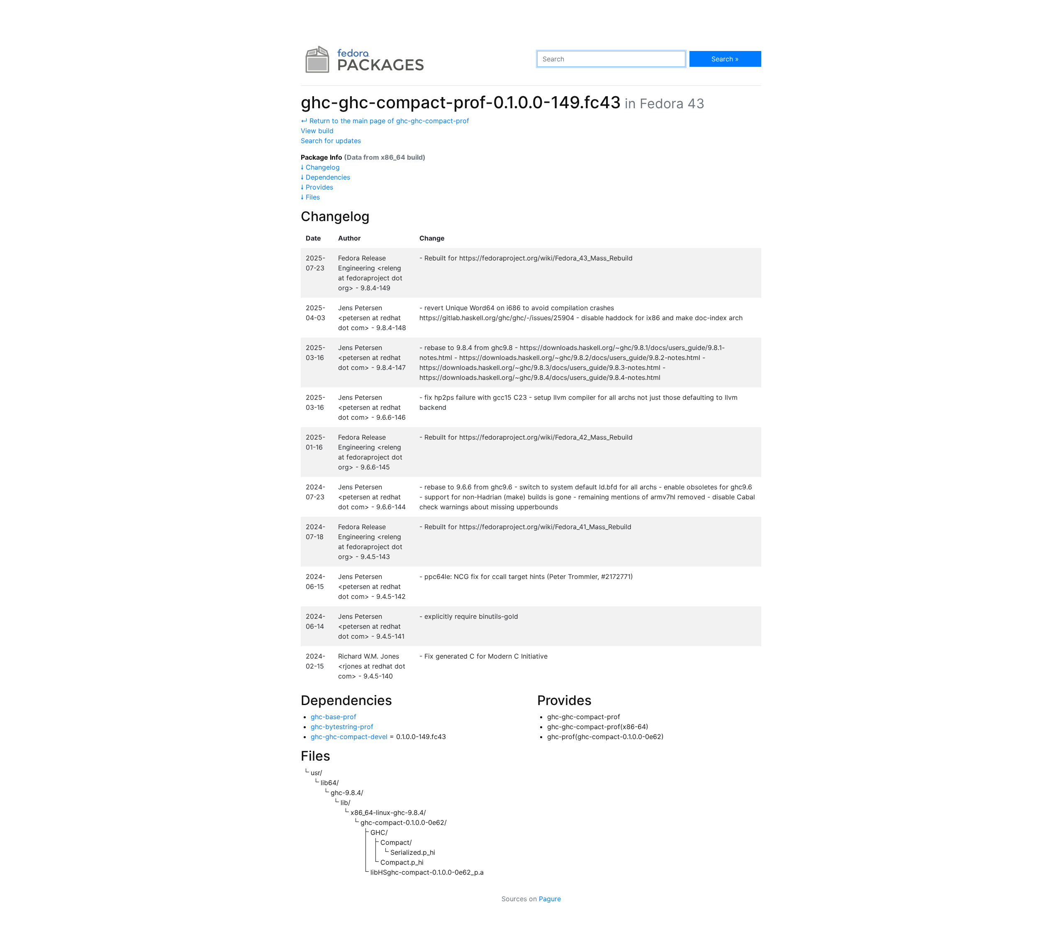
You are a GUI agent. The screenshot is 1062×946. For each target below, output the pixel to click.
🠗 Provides (317, 187)
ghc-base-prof (333, 717)
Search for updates (331, 140)
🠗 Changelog (320, 167)
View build (317, 130)
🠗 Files (310, 197)
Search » (725, 59)
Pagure (550, 899)
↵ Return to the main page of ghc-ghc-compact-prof (385, 121)
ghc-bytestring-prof (342, 726)
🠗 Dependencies (325, 177)
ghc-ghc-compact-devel (349, 736)
